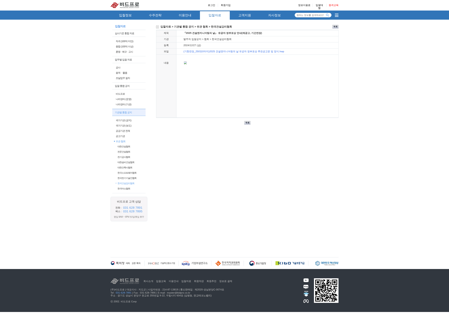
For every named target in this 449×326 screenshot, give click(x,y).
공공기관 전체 (123, 130)
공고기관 (120, 136)
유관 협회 (120, 141)
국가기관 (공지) (123, 120)
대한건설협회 (124, 146)
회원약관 (199, 281)
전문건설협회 (124, 151)
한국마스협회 (124, 188)
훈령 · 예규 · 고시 (124, 51)
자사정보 (274, 15)
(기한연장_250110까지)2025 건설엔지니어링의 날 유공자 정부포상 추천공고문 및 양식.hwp (233, 51)
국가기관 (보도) (123, 125)
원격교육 (334, 5)
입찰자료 (215, 15)
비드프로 (120, 93)
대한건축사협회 (125, 167)
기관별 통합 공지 (123, 112)
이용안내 (185, 15)
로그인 (211, 5)
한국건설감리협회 (126, 183)
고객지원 (244, 15)
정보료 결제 (225, 281)
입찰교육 (161, 281)
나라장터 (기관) (123, 104)
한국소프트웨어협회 (127, 173)
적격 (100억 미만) (124, 41)
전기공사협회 (124, 157)
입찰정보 (125, 15)
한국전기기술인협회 (127, 178)
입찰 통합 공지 (122, 86)
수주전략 (155, 15)
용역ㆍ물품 (121, 72)
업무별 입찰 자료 (123, 59)
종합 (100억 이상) (124, 46)
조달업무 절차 (123, 78)
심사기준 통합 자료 (124, 33)
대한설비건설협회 (126, 162)
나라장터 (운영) (123, 99)
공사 (118, 67)
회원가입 (226, 5)
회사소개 (148, 281)
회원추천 (211, 281)
